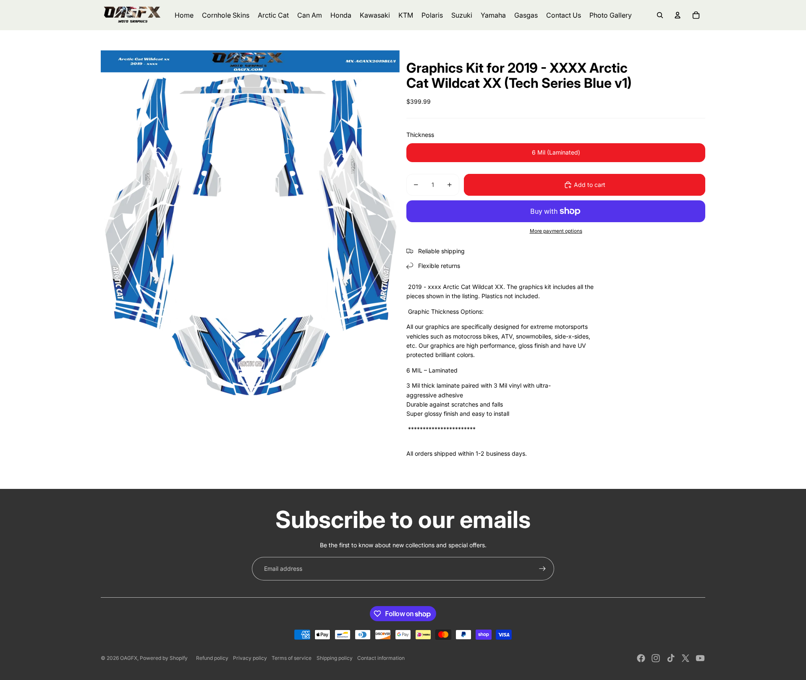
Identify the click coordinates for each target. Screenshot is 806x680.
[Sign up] (542, 569)
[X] (685, 658)
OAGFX (128, 658)
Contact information (381, 658)
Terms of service (291, 658)
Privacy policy (250, 658)
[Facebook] (641, 658)
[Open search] (660, 15)
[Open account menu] (677, 15)
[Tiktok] (671, 658)
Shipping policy (335, 658)
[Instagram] (656, 658)
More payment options (556, 231)
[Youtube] (700, 658)
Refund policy (212, 658)
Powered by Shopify (164, 658)
